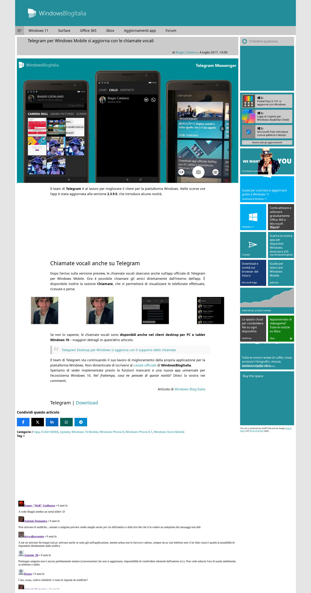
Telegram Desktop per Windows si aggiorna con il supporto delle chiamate (119, 350)
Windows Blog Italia (190, 389)
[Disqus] (127, 544)
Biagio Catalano (186, 52)
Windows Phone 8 (112, 432)
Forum (171, 30)
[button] (19, 30)
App (37, 432)
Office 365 (88, 30)
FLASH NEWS (49, 432)
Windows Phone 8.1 (138, 432)
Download (87, 402)
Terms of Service (256, 431)
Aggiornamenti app (140, 30)
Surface (64, 30)
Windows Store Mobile (169, 432)
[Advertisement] (128, 225)
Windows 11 (38, 30)
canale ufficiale (145, 365)
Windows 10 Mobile (84, 432)
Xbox (110, 30)
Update (65, 432)
